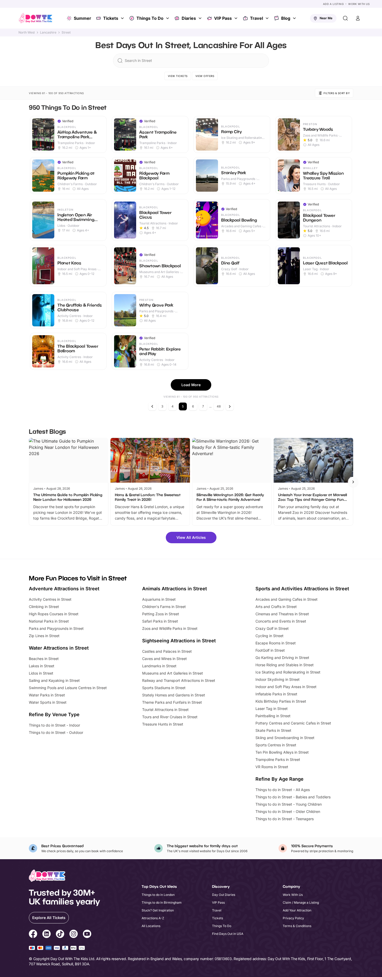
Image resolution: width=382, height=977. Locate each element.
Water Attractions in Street (59, 648)
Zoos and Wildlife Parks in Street (169, 628)
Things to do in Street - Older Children (287, 811)
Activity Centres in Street (50, 599)
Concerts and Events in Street (280, 621)
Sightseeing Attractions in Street (179, 640)
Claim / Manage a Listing (301, 902)
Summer (82, 18)
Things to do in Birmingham (162, 902)
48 (219, 406)
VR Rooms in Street (271, 767)
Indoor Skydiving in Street (277, 679)
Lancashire (48, 32)
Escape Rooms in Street (275, 643)
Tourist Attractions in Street (165, 709)
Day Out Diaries (223, 895)
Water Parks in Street (47, 695)
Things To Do (149, 18)
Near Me (326, 18)
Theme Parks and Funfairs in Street (172, 702)
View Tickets (178, 75)
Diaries (189, 18)
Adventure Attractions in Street (64, 588)
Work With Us (359, 3)
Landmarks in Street (159, 666)
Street (66, 32)
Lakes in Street (41, 666)
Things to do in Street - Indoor (54, 725)
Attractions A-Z (153, 918)
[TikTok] (60, 935)
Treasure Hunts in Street (162, 724)
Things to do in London (158, 895)
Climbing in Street (44, 606)
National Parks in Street (49, 621)
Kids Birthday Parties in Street (280, 701)
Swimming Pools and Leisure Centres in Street (68, 687)
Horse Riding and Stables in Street (284, 665)
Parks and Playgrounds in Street (56, 628)
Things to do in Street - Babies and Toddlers (293, 797)
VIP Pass (223, 18)
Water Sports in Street (48, 702)
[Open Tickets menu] (123, 18)
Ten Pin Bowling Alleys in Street (282, 752)
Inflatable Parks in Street (276, 694)
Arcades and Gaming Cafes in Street (286, 599)
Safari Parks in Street (160, 621)
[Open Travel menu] (267, 18)
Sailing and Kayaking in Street (54, 680)
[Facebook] (33, 935)
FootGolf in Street (270, 650)
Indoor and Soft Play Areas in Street (286, 686)
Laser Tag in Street (271, 708)
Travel (256, 18)
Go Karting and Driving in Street (282, 657)
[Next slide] (353, 482)
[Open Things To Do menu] (168, 18)
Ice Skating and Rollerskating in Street (287, 672)
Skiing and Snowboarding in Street (284, 737)
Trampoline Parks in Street (277, 759)
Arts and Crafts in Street (276, 606)
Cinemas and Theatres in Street (282, 614)
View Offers (204, 75)
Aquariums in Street (159, 599)
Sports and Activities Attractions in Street (302, 588)
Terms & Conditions (297, 926)
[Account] (358, 18)
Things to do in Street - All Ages (282, 789)
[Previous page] (152, 406)
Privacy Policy (293, 918)
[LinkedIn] (46, 935)
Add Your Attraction (297, 910)
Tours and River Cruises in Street (169, 717)
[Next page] (230, 406)
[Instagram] (73, 935)
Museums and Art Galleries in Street (172, 673)
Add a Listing (333, 3)
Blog (285, 18)
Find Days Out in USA (227, 934)
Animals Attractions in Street (174, 588)
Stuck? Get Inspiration (158, 910)
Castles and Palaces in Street (167, 651)
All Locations (151, 926)
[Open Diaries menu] (200, 18)
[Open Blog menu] (295, 18)
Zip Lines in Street (44, 635)
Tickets (110, 18)
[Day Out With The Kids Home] (35, 18)
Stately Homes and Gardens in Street (173, 695)
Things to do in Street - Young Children (288, 804)
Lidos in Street (41, 673)
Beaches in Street (44, 658)
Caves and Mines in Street (164, 658)
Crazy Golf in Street (272, 628)
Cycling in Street (269, 635)
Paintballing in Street (273, 716)
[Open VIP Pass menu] (236, 18)
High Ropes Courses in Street (53, 614)
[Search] (345, 18)
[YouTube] (87, 935)
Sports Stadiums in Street (164, 687)
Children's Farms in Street (164, 606)
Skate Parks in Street (273, 730)
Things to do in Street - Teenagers (284, 819)
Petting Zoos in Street (160, 614)
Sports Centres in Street (275, 745)
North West (26, 32)
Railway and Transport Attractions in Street (178, 680)
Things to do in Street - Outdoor (56, 732)
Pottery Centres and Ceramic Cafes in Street (293, 723)
